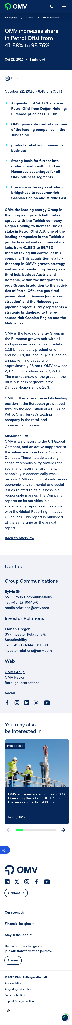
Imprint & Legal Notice (19, 1001)
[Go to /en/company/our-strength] (8, 1010)
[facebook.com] (7, 702)
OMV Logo (12, 6)
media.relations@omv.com (27, 607)
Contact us (16, 893)
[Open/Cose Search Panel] (52, 6)
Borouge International (23, 682)
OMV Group (15, 672)
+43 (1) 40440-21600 (30, 645)
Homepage (11, 17)
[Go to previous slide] (9, 830)
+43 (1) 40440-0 (24, 602)
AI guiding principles (18, 989)
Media (29, 17)
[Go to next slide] (63, 830)
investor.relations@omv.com (28, 650)
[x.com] (36, 702)
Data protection (15, 995)
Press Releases (51, 17)
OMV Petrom (15, 677)
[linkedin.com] (26, 702)
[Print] (12, 78)
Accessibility (13, 983)
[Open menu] (64, 6)
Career (13, 960)
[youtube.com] (47, 702)
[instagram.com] (16, 702)
